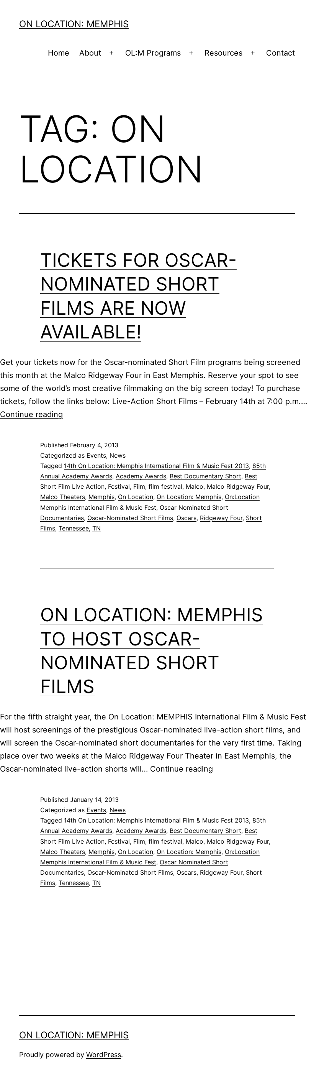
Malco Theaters (62, 497)
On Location (135, 497)
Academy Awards (141, 476)
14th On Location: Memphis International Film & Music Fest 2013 (156, 466)
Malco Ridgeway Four (238, 486)
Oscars (186, 518)
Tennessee (74, 528)
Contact (280, 52)
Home (58, 52)
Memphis (101, 497)
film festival (165, 486)
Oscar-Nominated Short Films (130, 518)
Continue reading (31, 414)
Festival (119, 486)
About (90, 52)
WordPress (103, 1055)
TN (96, 528)
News (118, 455)
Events (96, 455)
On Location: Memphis (74, 24)
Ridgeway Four (221, 518)
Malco (194, 486)
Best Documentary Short (205, 476)
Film (139, 486)
